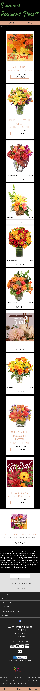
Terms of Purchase (20, 683)
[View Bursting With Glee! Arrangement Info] (20, 101)
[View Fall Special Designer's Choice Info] (20, 473)
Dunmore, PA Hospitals (31, 677)
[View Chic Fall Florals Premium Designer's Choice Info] (20, 327)
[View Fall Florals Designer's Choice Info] (20, 47)
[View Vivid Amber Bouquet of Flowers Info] (20, 369)
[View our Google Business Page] (20, 622)
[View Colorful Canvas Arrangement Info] (20, 242)
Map (20, 689)
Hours (34, 689)
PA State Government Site (28, 680)
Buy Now (19, 76)
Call (7, 689)
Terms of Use (34, 683)
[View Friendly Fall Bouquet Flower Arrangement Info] (20, 413)
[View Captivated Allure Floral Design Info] (20, 285)
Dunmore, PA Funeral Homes (10, 677)
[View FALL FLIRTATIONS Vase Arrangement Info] (20, 157)
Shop (11, 22)
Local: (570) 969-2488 (20, 636)
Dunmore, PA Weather (10, 680)
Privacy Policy (6, 683)
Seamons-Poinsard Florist (20, 10)
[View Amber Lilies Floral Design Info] (20, 200)
